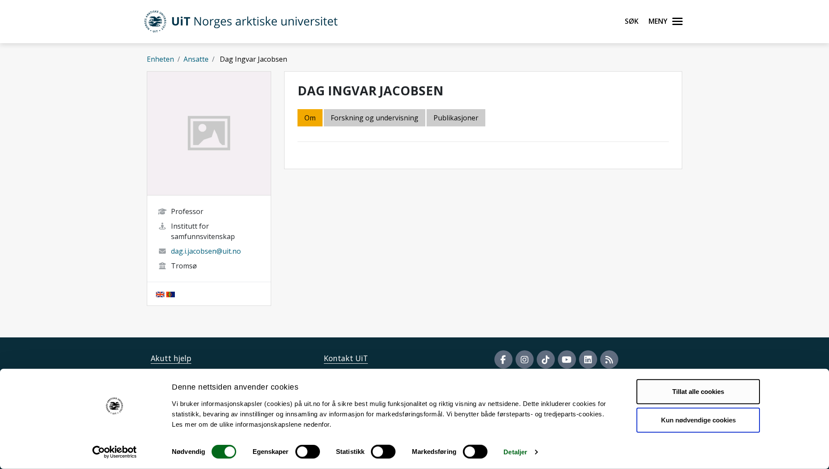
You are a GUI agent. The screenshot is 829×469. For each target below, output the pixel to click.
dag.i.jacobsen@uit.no (206, 251)
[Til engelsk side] (160, 294)
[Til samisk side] (170, 294)
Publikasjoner (455, 118)
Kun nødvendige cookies (698, 419)
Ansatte (196, 59)
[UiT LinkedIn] (588, 359)
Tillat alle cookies (698, 391)
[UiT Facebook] (503, 359)
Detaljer (515, 452)
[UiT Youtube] (567, 359)
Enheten (160, 59)
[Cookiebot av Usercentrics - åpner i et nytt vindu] (114, 452)
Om (310, 118)
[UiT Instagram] (525, 359)
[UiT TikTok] (546, 359)
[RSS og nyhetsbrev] (609, 359)
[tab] (457, 118)
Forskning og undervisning (374, 118)
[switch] (307, 452)
